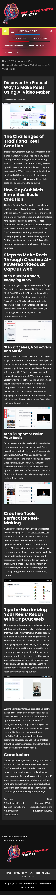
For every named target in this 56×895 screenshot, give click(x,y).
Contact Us (12, 52)
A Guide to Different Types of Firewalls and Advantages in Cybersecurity (15, 807)
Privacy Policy (20, 872)
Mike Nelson (11, 99)
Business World (14, 45)
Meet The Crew (37, 45)
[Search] (51, 31)
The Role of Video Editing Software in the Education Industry (41, 805)
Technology (19, 38)
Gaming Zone (39, 38)
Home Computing (27, 31)
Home (8, 872)
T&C (30, 872)
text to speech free (40, 532)
